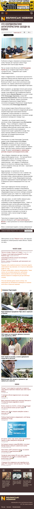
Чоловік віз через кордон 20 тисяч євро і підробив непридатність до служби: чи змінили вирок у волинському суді (15, 456)
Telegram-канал (18, 238)
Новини (17, 384)
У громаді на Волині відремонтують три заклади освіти (15, 395)
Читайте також (17, 249)
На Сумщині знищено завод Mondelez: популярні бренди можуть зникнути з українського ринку (15, 444)
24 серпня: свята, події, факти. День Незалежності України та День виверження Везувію (15, 439)
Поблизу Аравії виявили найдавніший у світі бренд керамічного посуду (15, 417)
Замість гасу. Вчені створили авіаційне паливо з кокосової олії (15, 412)
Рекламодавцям (16, 507)
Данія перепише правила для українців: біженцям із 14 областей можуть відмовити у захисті (16, 401)
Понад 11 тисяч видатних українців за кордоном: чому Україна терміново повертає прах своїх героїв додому (16, 389)
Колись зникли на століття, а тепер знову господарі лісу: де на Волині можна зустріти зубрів (16, 406)
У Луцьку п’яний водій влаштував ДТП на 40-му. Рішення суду (15, 254)
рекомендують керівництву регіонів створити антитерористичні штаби (15, 151)
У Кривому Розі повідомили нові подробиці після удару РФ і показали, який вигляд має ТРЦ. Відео (15, 463)
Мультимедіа (17, 470)
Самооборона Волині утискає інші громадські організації (14, 258)
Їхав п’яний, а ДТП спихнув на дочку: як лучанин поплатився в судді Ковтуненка (15, 450)
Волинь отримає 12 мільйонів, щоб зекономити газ (15, 261)
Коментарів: (17, 32)
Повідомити (28, 231)
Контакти (9, 507)
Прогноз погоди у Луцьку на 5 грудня (12, 252)
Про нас (3, 507)
